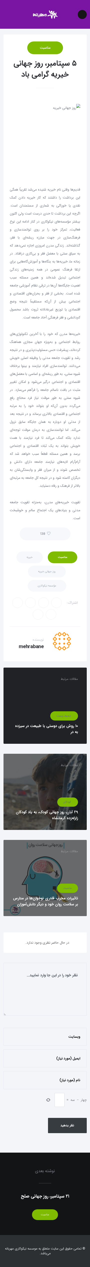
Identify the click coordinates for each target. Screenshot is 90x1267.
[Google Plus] (30, 602)
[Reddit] (17, 602)
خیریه (29, 557)
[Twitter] (56, 602)
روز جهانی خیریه (47, 571)
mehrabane (31, 647)
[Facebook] (43, 602)
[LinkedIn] (38, 614)
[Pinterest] (51, 614)
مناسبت (45, 47)
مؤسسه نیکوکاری (47, 586)
